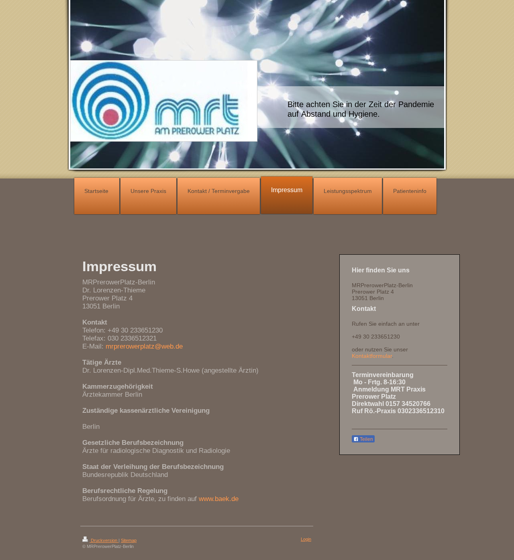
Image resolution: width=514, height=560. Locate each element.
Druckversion (104, 540)
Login (306, 539)
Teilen (366, 439)
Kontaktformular (372, 356)
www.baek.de (219, 499)
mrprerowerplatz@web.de (144, 346)
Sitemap (129, 540)
